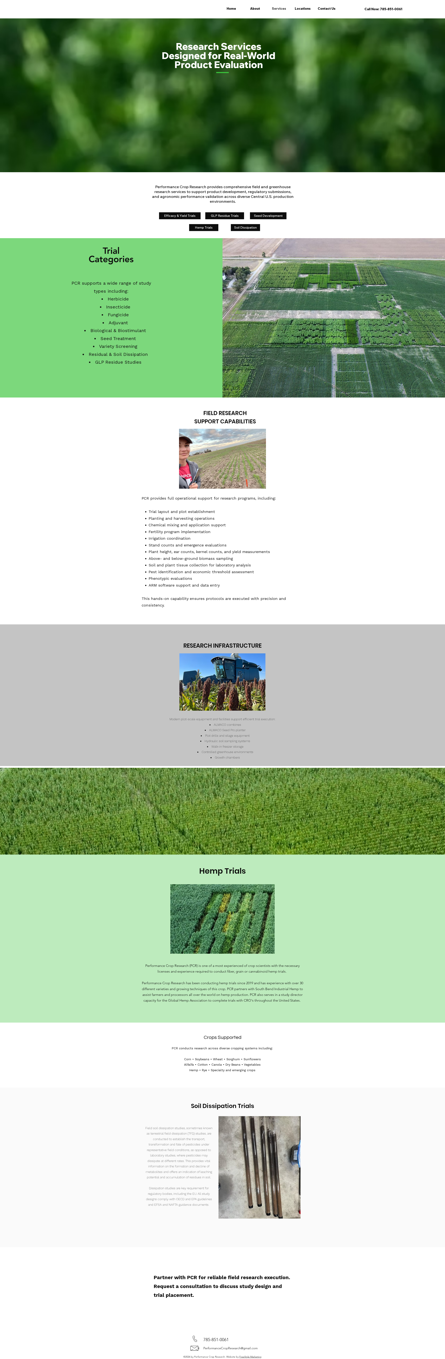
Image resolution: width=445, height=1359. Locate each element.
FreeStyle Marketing (250, 1356)
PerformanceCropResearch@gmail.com (230, 1348)
